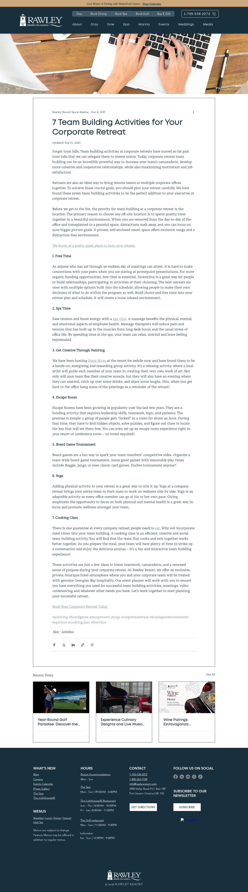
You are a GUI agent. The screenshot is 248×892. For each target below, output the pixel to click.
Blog (56, 631)
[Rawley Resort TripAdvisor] (188, 777)
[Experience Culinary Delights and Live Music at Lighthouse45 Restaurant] (124, 697)
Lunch (49, 818)
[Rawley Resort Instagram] (194, 777)
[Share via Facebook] (54, 645)
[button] (187, 807)
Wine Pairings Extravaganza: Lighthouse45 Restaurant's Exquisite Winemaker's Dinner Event (186, 722)
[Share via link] (82, 645)
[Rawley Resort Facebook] (175, 777)
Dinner (57, 818)
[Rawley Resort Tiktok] (200, 777)
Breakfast (38, 818)
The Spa (85, 787)
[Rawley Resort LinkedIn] (182, 777)
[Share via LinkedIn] (73, 645)
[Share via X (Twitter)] (63, 645)
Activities (68, 631)
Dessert (67, 818)
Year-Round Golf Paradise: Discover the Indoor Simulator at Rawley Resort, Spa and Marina (59, 722)
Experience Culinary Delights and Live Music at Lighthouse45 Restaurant (122, 722)
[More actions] (193, 112)
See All (210, 674)
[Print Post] (92, 645)
